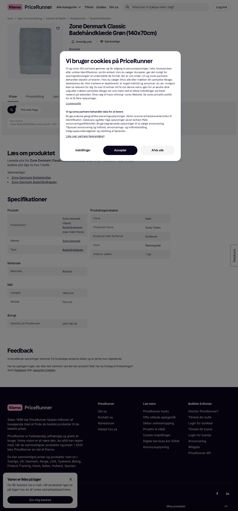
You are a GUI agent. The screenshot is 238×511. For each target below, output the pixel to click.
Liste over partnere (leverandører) (85, 136)
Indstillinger (83, 150)
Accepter (120, 150)
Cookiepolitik (73, 103)
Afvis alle (158, 150)
